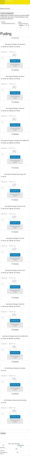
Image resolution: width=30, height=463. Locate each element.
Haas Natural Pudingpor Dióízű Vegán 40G (15, 174)
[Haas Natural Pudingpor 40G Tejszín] (15, 70)
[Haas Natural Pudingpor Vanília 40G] (15, 297)
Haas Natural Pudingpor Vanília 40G (15, 304)
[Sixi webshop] (8, 1)
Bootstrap (2, 447)
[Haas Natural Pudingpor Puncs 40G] (15, 232)
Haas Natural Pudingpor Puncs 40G (15, 238)
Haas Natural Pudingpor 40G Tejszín (15, 76)
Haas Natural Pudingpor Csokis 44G (15, 108)
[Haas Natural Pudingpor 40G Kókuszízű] (15, 38)
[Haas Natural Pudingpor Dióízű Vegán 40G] (15, 168)
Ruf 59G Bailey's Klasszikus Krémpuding (15, 368)
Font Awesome (3, 452)
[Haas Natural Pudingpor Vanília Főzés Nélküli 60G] (15, 329)
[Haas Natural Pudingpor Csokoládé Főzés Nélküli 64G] (15, 134)
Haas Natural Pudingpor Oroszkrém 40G (15, 206)
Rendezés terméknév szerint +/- (9, 23)
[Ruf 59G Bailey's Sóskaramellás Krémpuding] (15, 393)
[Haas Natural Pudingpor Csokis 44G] (15, 102)
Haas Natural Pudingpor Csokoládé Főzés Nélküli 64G (15, 140)
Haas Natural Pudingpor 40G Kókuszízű (15, 44)
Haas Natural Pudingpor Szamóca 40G (15, 270)
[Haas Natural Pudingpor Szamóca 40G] (15, 264)
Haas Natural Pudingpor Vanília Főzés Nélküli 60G (15, 336)
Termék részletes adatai (15, 65)
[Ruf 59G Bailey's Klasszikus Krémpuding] (15, 361)
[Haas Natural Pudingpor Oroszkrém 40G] (15, 200)
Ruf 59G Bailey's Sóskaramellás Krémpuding (15, 400)
